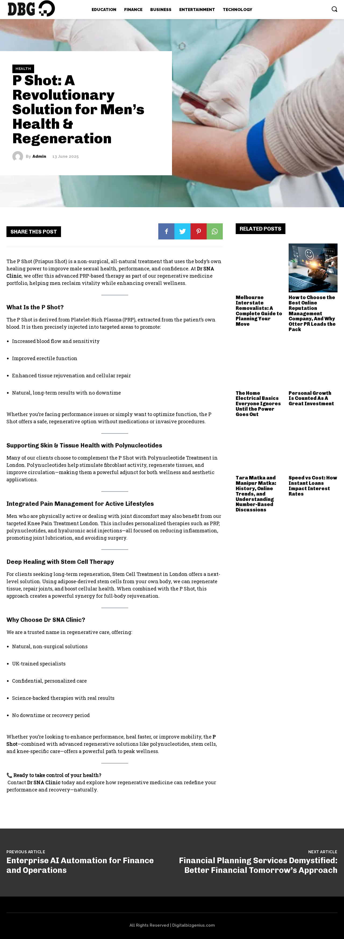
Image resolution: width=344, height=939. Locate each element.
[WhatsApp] (215, 231)
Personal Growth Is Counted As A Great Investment (311, 398)
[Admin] (19, 156)
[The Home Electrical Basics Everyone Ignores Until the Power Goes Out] (260, 363)
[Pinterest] (199, 231)
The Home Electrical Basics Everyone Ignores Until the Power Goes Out (258, 403)
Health (23, 69)
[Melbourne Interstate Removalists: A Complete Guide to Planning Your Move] (260, 267)
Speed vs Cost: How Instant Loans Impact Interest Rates (313, 486)
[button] (334, 9)
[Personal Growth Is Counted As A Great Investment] (313, 363)
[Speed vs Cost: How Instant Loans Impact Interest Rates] (313, 448)
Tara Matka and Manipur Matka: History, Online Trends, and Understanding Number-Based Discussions (256, 494)
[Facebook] (166, 231)
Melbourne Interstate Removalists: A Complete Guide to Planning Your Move (259, 311)
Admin (39, 157)
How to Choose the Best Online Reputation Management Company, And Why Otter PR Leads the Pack (312, 313)
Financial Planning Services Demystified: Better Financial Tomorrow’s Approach (258, 865)
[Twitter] (182, 231)
